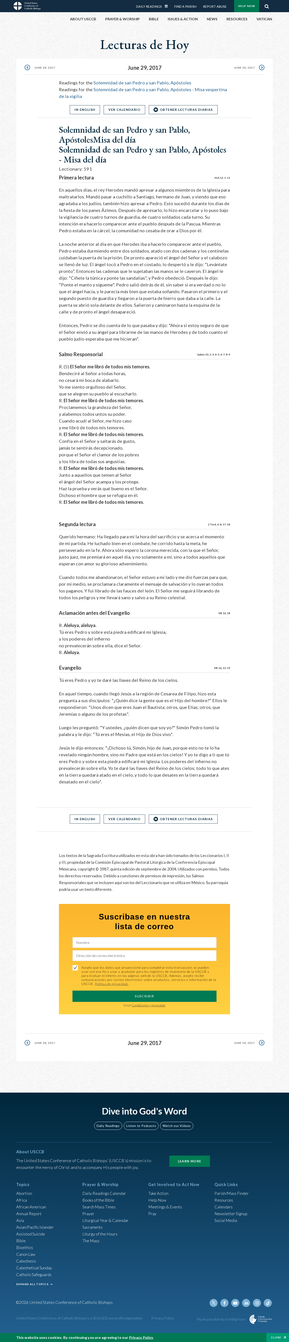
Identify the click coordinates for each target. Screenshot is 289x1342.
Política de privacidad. (111, 984)
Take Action (158, 1193)
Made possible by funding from (221, 1319)
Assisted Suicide (30, 1233)
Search (266, 5)
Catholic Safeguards (33, 1274)
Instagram (257, 1303)
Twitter (214, 1303)
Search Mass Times (99, 1206)
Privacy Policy (162, 1318)
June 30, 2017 (244, 67)
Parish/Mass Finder (231, 1193)
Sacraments (92, 1227)
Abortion (24, 1193)
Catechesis (26, 1260)
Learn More (189, 1161)
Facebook (224, 1303)
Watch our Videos (177, 1126)
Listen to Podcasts (141, 1126)
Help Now (246, 6)
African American (31, 1206)
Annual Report (29, 1213)
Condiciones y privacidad (148, 1005)
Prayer (88, 1213)
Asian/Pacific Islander (35, 1227)
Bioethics (24, 1247)
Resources (223, 1200)
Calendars (223, 1206)
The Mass (90, 1240)
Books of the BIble (98, 1200)
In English (85, 109)
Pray (152, 1213)
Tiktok (268, 1303)
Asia (20, 1220)
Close (276, 1337)
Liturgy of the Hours (99, 1233)
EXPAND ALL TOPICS (32, 1284)
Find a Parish (185, 6)
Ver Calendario (124, 109)
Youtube (235, 1303)
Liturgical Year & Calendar (105, 1220)
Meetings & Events (165, 1206)
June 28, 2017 (44, 67)
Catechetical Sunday (34, 1267)
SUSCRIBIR (144, 996)
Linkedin (246, 1303)
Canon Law (25, 1254)
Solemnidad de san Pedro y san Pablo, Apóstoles (142, 82)
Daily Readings (149, 6)
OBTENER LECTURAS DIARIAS (186, 109)
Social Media (225, 1220)
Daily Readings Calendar (167, 6)
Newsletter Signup (230, 1213)
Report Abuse (215, 6)
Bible (21, 1240)
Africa (21, 1200)
